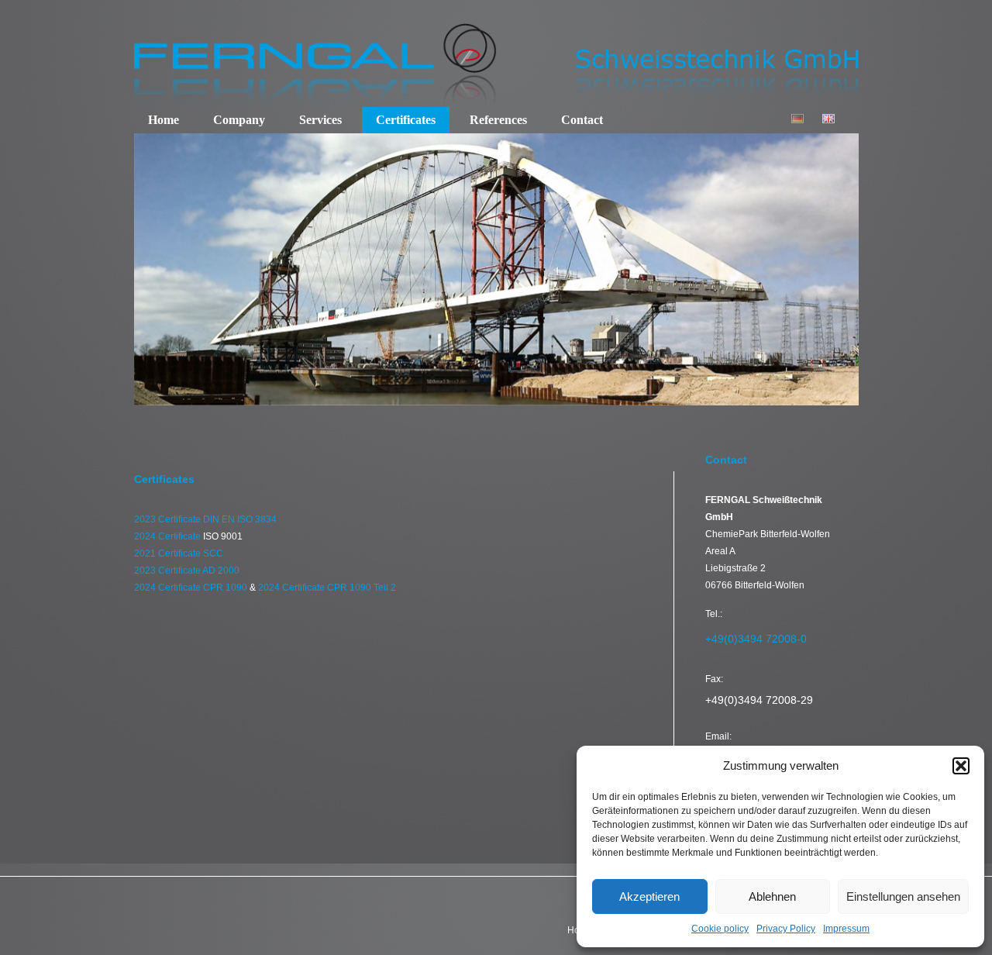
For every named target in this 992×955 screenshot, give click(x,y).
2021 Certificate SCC (178, 553)
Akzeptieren (649, 896)
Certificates (406, 119)
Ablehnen (772, 896)
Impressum (846, 928)
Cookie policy (720, 928)
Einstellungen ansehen (903, 896)
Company (239, 119)
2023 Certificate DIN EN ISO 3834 (205, 519)
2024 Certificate (168, 536)
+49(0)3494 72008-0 (756, 639)
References (498, 119)
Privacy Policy (785, 928)
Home (163, 119)
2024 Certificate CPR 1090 (192, 587)
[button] (961, 766)
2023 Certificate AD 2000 (186, 570)
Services (320, 119)
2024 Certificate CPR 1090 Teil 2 (327, 587)
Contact (582, 119)
